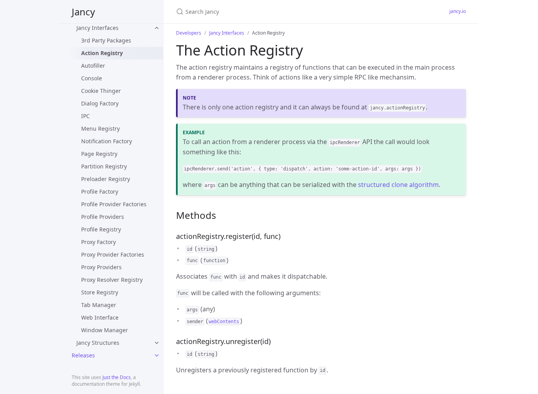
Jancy (83, 11)
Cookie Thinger (101, 90)
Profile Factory (99, 191)
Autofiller (93, 65)
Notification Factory (106, 141)
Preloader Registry (105, 179)
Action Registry (102, 53)
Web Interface (100, 317)
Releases (83, 355)
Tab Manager (98, 305)
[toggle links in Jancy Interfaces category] (156, 28)
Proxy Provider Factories (112, 254)
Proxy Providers (101, 267)
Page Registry (99, 153)
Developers (188, 33)
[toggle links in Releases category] (156, 355)
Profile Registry (101, 229)
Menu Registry (100, 128)
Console (91, 78)
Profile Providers (102, 216)
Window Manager (104, 330)
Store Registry (99, 292)
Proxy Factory (98, 242)
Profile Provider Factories (114, 204)
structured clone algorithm (398, 184)
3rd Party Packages (106, 40)
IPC (85, 116)
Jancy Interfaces (97, 27)
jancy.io (457, 11)
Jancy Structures (97, 342)
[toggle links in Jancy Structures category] (156, 343)
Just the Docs (116, 377)
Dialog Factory (100, 103)
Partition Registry (104, 166)
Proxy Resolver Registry (112, 279)
